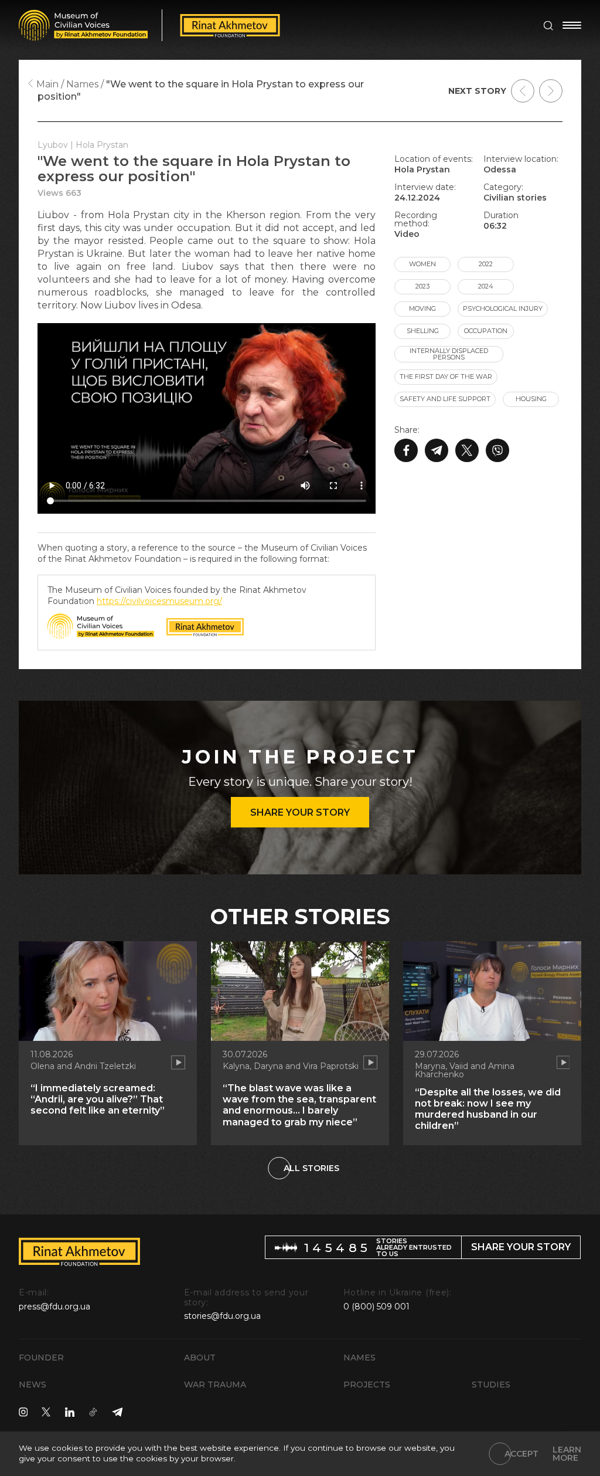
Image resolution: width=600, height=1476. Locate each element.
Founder (41, 1357)
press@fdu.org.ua (54, 1306)
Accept (521, 1453)
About (200, 1357)
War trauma (215, 1384)
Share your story (300, 812)
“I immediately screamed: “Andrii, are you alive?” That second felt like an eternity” (97, 1099)
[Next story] (550, 91)
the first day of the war (446, 376)
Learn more (567, 1453)
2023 (422, 286)
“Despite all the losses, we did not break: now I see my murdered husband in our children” (488, 1109)
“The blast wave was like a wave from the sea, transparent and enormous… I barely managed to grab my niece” (299, 1105)
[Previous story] (522, 91)
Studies (491, 1384)
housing (531, 399)
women (422, 264)
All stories (311, 1168)
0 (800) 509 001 (376, 1306)
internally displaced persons (449, 354)
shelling (423, 331)
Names (359, 1357)
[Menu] (571, 25)
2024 (485, 286)
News (32, 1384)
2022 (486, 264)
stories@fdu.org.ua (222, 1316)
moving (422, 308)
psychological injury (503, 308)
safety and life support (445, 399)
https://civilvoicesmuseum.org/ (159, 601)
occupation (485, 331)
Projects (366, 1384)
